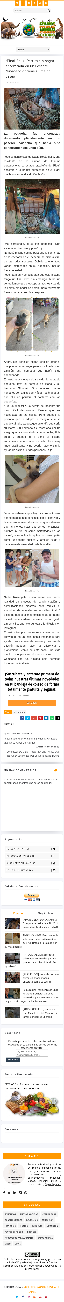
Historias (14, 82)
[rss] (34, 3)
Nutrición (52, 1226)
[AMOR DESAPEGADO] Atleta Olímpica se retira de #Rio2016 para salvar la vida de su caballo (41, 923)
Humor (24, 1226)
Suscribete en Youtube (20, 863)
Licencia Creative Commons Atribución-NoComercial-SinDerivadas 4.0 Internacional (32, 1265)
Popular (18, 913)
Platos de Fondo (14, 1232)
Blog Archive (46, 913)
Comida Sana (49, 1214)
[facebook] (23, 3)
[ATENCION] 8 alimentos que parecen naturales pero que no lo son (27, 1086)
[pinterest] (46, 3)
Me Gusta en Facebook (20, 856)
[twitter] (17, 3)
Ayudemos (10, 1214)
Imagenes (37, 1226)
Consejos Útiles (13, 1220)
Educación (47, 1220)
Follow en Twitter (18, 849)
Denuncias (32, 1220)
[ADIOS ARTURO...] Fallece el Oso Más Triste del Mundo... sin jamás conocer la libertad (40, 1012)
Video (8, 1243)
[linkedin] (14, 1192)
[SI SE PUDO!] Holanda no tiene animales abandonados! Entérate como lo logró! (41, 977)
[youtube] (40, 3)
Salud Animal (45, 1238)
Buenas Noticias (29, 1214)
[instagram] (29, 3)
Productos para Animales (19, 1238)
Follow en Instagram (19, 870)
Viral (17, 1243)
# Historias (19, 712)
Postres (31, 1232)
